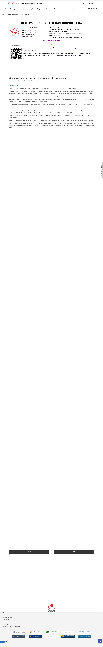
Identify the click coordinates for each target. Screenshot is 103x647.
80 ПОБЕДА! (25, 14)
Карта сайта (5, 624)
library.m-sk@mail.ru (78, 33)
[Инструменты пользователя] (92, 81)
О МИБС (4, 9)
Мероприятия (6, 619)
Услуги (73, 9)
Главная (4, 612)
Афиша (24, 9)
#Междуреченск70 (14, 85)
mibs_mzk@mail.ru (59, 33)
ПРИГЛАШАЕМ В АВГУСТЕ (51, 40)
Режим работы (14, 9)
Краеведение (64, 9)
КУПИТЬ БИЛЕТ (92, 9)
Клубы (32, 9)
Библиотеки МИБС (51, 9)
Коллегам (81, 9)
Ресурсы (39, 9)
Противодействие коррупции (10, 14)
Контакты (5, 615)
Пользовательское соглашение (11, 626)
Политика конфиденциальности (11, 629)
